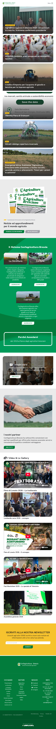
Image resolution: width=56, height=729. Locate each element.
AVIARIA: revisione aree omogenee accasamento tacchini (27, 57)
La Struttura (15, 261)
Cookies (41, 716)
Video (21, 699)
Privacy (42, 713)
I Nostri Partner (8, 702)
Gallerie (21, 697)
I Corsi (8, 696)
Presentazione (8, 683)
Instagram (35, 689)
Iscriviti (28, 647)
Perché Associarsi (8, 698)
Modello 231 (48, 713)
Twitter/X (35, 685)
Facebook (35, 683)
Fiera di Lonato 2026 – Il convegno (16, 552)
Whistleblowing (34, 713)
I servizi (28, 299)
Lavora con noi (8, 705)
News (21, 687)
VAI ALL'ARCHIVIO (32, 231)
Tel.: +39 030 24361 (48, 691)
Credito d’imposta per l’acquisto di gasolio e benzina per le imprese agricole (25, 85)
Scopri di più (16, 284)
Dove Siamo (8, 700)
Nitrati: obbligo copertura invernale (21, 144)
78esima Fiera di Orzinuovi (17, 115)
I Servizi (8, 693)
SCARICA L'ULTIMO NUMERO (14, 231)
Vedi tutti (15, 376)
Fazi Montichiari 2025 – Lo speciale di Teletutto (21, 586)
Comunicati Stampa (21, 695)
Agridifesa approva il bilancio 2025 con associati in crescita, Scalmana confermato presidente (27, 29)
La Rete (40, 261)
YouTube (35, 687)
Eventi (21, 689)
